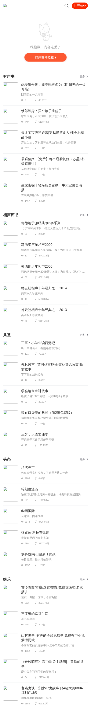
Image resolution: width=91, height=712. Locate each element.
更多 (82, 76)
